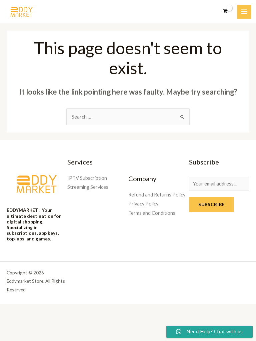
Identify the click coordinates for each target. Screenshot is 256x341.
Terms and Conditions (151, 213)
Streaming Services (87, 187)
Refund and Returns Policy (156, 194)
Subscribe (211, 204)
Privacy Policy (143, 203)
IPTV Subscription (87, 178)
